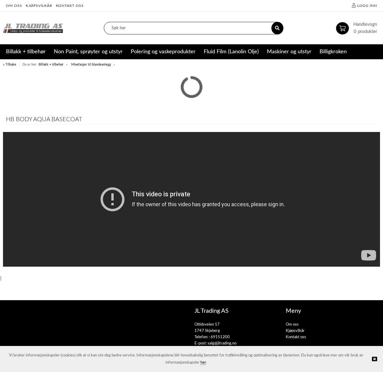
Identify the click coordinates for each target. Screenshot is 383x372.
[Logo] (33, 28)
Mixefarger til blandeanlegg (91, 64)
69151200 (220, 337)
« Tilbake (9, 64)
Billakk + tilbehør (51, 64)
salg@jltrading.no (222, 343)
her (203, 363)
